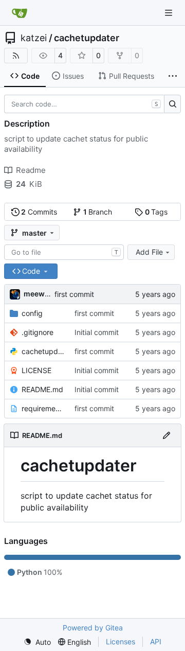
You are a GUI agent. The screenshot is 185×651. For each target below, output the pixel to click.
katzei (34, 38)
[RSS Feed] (16, 55)
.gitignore (37, 332)
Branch (98, 211)
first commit (74, 294)
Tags (156, 211)
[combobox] (64, 252)
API (155, 641)
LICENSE (36, 370)
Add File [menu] (149, 252)
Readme (31, 170)
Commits (39, 211)
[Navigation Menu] (169, 12)
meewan (38, 293)
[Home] (19, 13)
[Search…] (172, 104)
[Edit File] (166, 435)
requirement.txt (43, 408)
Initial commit (97, 332)
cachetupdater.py (43, 351)
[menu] (37, 642)
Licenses (120, 641)
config (32, 313)
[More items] (172, 76)
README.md (42, 389)
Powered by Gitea (93, 627)
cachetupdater (86, 38)
